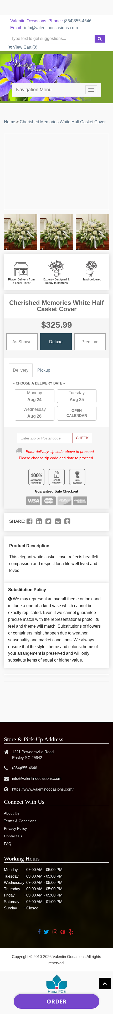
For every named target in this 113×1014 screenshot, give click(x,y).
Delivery (20, 370)
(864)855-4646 (77, 21)
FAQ (7, 844)
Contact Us (13, 836)
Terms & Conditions (20, 821)
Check (82, 438)
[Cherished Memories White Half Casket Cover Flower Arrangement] (20, 232)
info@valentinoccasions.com (51, 27)
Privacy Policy (15, 828)
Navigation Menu (34, 89)
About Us (11, 813)
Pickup (43, 370)
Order (56, 1001)
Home (9, 122)
